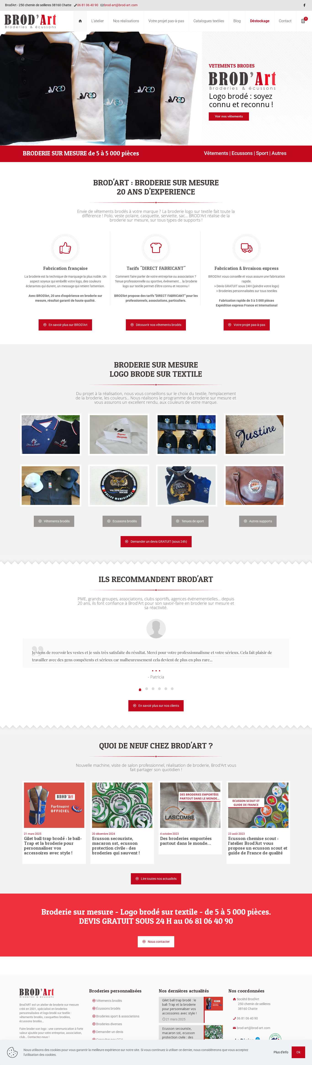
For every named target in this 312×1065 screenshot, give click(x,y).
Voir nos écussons (228, 116)
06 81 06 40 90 (87, 5)
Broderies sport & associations (117, 1016)
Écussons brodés (108, 1008)
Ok (298, 1052)
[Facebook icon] (304, 5)
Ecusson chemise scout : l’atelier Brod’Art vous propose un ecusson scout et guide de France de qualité (257, 846)
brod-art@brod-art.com (120, 5)
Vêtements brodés (109, 1001)
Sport (262, 153)
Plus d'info (281, 1052)
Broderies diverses (109, 1024)
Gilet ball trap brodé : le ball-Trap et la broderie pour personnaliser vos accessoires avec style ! (53, 846)
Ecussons (242, 153)
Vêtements (216, 153)
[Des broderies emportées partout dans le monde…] (190, 805)
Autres (279, 153)
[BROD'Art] (30, 21)
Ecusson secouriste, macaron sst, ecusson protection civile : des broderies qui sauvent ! (116, 846)
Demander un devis (109, 1032)
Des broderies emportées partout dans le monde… (186, 841)
